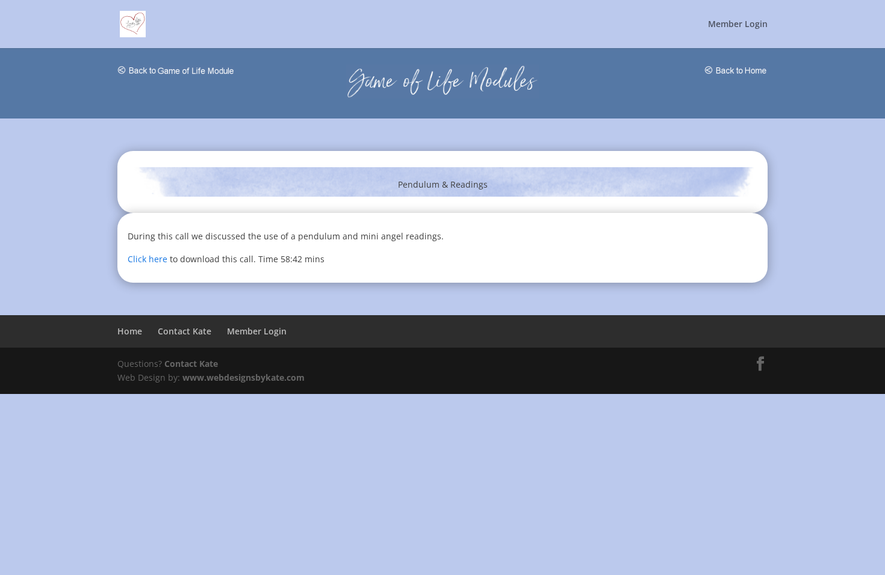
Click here (147, 259)
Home (129, 331)
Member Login (738, 24)
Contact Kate (184, 331)
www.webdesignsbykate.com (243, 377)
